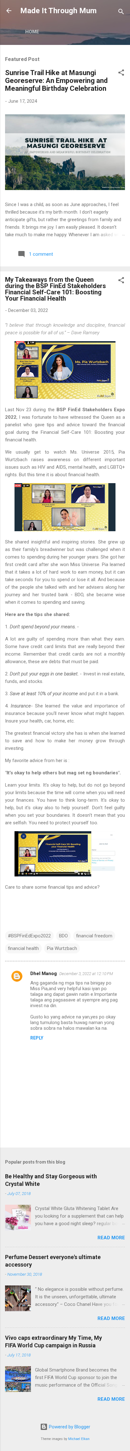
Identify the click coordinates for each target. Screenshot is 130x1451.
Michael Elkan (79, 1439)
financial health (23, 948)
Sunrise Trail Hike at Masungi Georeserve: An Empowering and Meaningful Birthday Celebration (56, 80)
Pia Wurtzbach (62, 948)
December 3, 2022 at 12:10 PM (86, 973)
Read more (111, 1238)
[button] (121, 74)
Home (32, 32)
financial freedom (94, 936)
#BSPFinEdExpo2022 (29, 936)
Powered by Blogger (69, 1427)
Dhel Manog (43, 973)
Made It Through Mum (58, 10)
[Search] (121, 12)
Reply (36, 1037)
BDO (63, 936)
